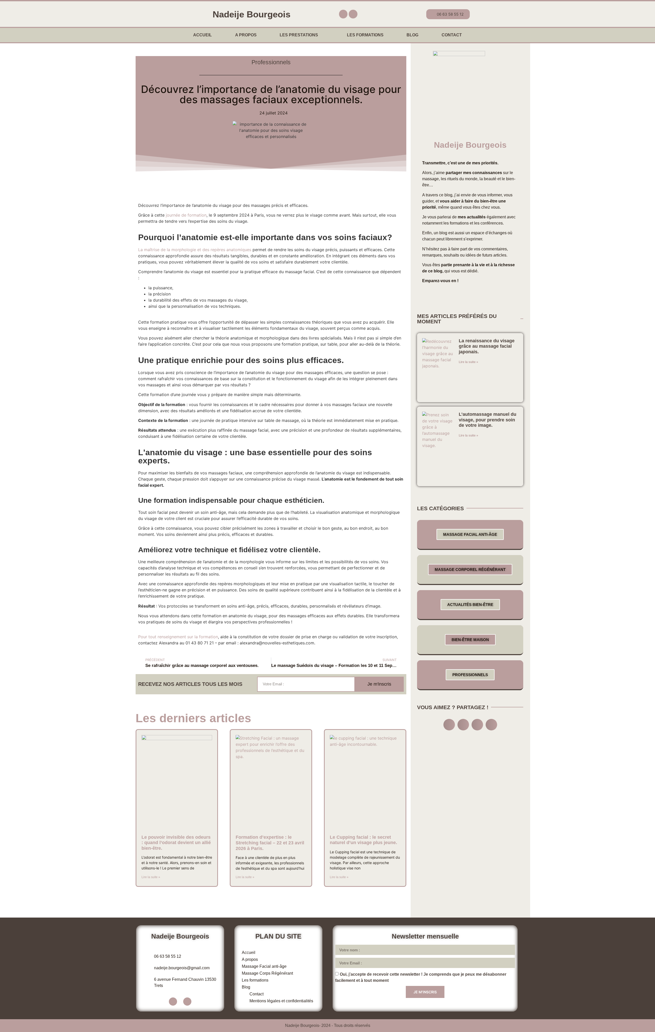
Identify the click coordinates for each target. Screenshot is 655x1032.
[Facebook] (173, 1001)
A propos (246, 35)
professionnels (470, 675)
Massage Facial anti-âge (470, 534)
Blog (412, 35)
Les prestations (299, 35)
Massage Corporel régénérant (470, 569)
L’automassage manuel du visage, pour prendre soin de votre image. (487, 420)
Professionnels (271, 62)
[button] (449, 724)
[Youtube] (353, 14)
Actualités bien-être (470, 604)
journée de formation (186, 215)
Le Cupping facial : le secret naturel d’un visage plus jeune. (363, 840)
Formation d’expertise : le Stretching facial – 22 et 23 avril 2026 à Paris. (270, 843)
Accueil (202, 35)
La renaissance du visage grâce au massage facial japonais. (487, 346)
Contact (452, 35)
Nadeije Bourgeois (251, 14)
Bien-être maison (470, 639)
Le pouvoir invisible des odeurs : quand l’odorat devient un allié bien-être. (176, 843)
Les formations (365, 35)
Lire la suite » (150, 877)
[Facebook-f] (343, 14)
